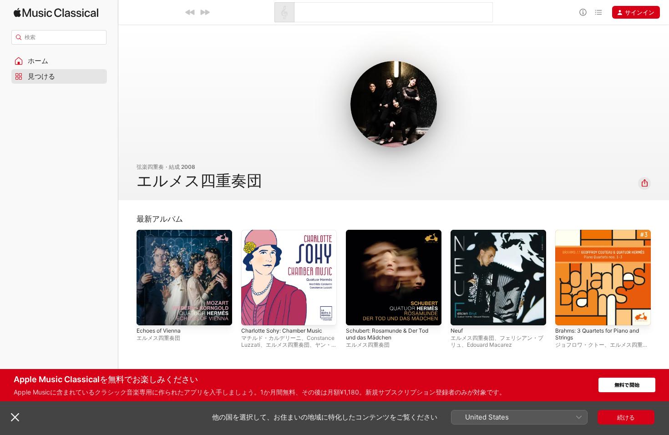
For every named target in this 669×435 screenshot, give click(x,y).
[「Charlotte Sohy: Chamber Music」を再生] (252, 314)
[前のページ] (127, 277)
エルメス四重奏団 (158, 337)
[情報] (583, 12)
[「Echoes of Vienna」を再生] (148, 314)
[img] (56, 12)
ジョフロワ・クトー (579, 344)
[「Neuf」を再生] (462, 314)
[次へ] (205, 12)
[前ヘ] (190, 12)
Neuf (458, 233)
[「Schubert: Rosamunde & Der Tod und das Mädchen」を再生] (357, 314)
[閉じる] (15, 417)
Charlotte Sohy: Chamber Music (286, 233)
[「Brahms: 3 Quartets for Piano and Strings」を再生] (566, 314)
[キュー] (598, 12)
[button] (59, 61)
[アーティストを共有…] (644, 183)
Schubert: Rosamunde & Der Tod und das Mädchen (392, 237)
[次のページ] (660, 277)
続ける (626, 417)
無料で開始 (626, 385)
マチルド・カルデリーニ (271, 337)
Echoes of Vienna (162, 233)
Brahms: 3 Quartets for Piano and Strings (602, 237)
